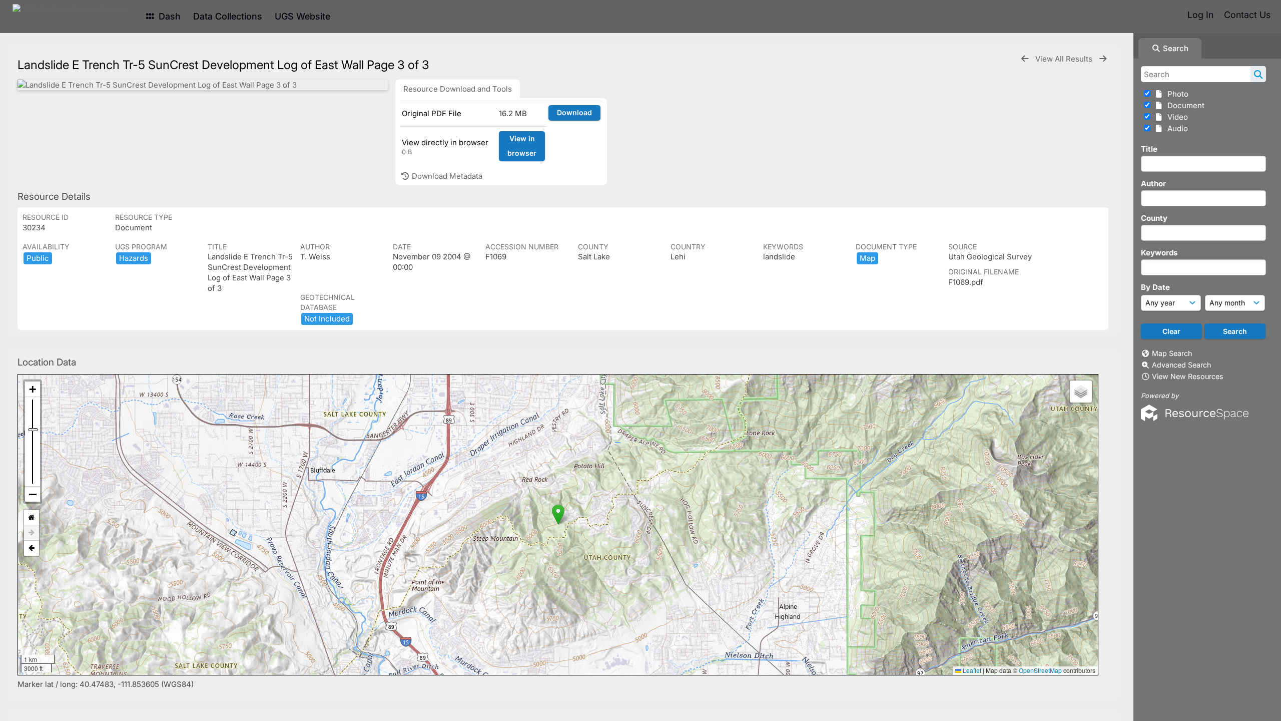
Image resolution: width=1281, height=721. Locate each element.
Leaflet (971, 670)
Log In (1200, 15)
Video (1175, 117)
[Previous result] (1024, 59)
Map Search (1172, 353)
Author (1153, 183)
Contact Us (1247, 15)
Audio (1175, 128)
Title (1149, 149)
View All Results (1064, 59)
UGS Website (302, 16)
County (1154, 218)
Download (574, 112)
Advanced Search (1181, 364)
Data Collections (227, 16)
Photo (1175, 94)
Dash (168, 16)
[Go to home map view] (31, 517)
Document (1183, 105)
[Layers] (1081, 392)
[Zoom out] (32, 494)
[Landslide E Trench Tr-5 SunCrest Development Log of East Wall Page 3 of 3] (203, 85)
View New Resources (1187, 376)
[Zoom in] (32, 389)
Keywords (1159, 252)
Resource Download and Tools (457, 89)
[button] (558, 514)
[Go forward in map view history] (31, 533)
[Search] (1258, 74)
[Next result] (1102, 59)
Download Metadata (446, 176)
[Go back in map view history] (31, 548)
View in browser (521, 145)
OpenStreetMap (1040, 670)
